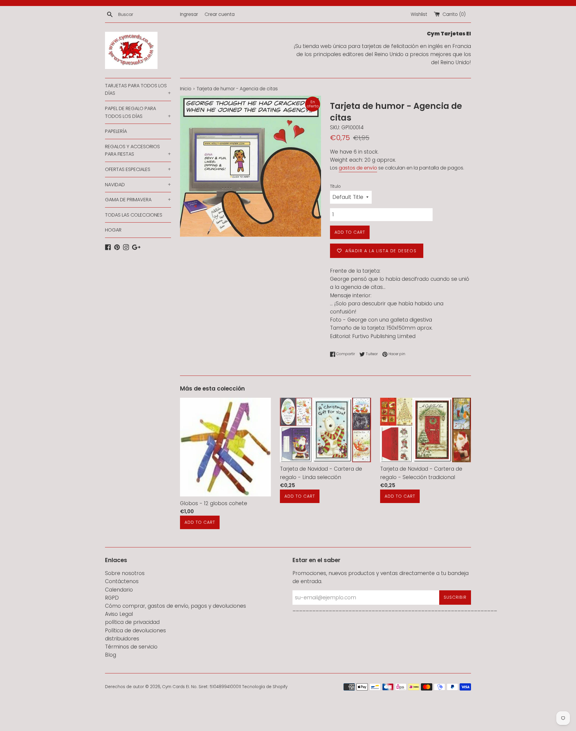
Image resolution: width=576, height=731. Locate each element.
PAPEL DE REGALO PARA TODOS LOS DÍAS (138, 112)
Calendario (119, 589)
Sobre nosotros (125, 573)
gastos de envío (358, 167)
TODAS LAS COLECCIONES (133, 214)
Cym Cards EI (175, 687)
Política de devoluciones (135, 630)
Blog (110, 654)
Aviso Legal (119, 614)
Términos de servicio (131, 646)
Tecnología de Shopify (264, 687)
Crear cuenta (220, 14)
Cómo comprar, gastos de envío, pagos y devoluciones (175, 606)
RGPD (112, 597)
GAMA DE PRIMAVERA (138, 199)
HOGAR (113, 229)
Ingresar (189, 14)
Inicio (185, 88)
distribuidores (122, 638)
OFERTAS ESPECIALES (138, 169)
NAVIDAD (138, 184)
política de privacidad (132, 622)
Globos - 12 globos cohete (213, 503)
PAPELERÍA (116, 131)
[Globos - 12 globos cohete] (225, 447)
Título (335, 186)
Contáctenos (122, 581)
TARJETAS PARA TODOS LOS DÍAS (138, 89)
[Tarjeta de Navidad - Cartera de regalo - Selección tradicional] (425, 430)
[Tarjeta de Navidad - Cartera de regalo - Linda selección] (325, 430)
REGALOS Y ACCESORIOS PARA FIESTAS (138, 150)
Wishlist (419, 14)
